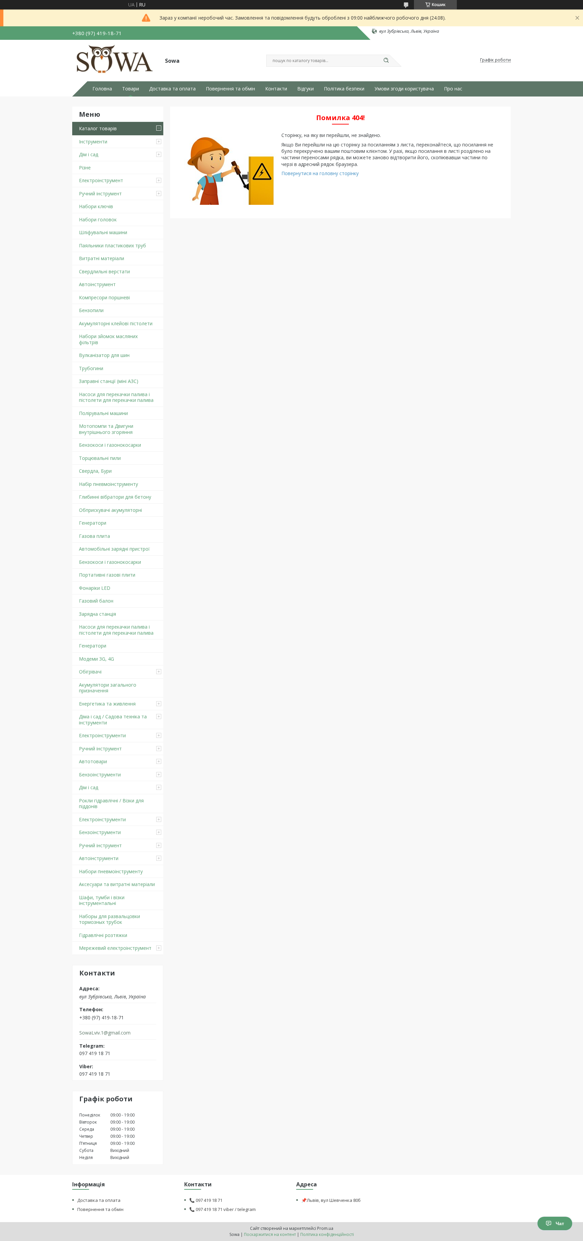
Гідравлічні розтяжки (103, 935)
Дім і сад (88, 154)
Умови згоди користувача (404, 88)
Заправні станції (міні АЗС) (108, 381)
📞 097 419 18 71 (205, 1200)
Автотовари (93, 761)
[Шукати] (386, 61)
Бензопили (91, 310)
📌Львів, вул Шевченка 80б (331, 1200)
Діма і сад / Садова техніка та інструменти (113, 719)
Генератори (92, 523)
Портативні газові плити (107, 575)
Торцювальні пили (100, 458)
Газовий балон (96, 601)
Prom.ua (325, 1228)
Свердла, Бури (95, 471)
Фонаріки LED (94, 588)
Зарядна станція (97, 614)
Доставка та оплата (172, 88)
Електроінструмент (101, 180)
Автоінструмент (97, 284)
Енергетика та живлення (107, 703)
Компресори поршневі (104, 297)
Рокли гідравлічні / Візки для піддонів (111, 803)
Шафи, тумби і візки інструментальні (101, 900)
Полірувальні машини (103, 413)
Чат (560, 1223)
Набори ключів (96, 206)
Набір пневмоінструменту (108, 484)
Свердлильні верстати (104, 271)
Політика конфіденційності (327, 1234)
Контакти (276, 88)
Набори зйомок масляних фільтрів (108, 339)
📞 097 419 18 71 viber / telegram (222, 1209)
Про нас (453, 88)
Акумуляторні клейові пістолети (115, 323)
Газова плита (94, 536)
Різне (85, 167)
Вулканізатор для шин (104, 355)
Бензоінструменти (100, 774)
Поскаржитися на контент (270, 1234)
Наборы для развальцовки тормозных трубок (109, 919)
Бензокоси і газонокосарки (110, 445)
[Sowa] (115, 60)
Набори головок (98, 219)
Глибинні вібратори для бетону (115, 497)
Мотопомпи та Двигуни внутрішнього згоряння (106, 429)
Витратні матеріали (101, 258)
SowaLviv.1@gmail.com (105, 1033)
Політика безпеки (344, 88)
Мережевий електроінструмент (115, 948)
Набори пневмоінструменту (111, 871)
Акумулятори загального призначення (107, 688)
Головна (102, 88)
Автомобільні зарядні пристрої (114, 549)
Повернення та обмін (230, 88)
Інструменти (93, 141)
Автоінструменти (98, 858)
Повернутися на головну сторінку (320, 173)
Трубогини (91, 368)
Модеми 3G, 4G (96, 659)
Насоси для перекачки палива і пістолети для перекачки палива (116, 397)
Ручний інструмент (100, 193)
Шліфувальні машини (103, 232)
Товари (130, 88)
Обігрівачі (90, 671)
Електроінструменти (102, 735)
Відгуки (305, 88)
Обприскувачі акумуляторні (110, 510)
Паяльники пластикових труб (112, 245)
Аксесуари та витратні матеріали (117, 884)
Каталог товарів (98, 128)
